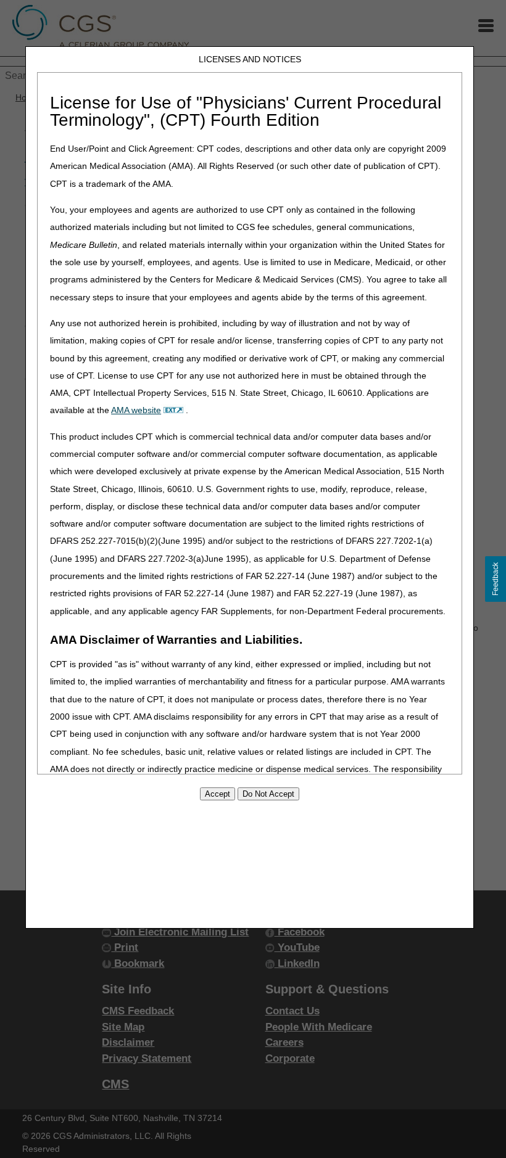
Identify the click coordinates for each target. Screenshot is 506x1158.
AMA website (136, 410)
